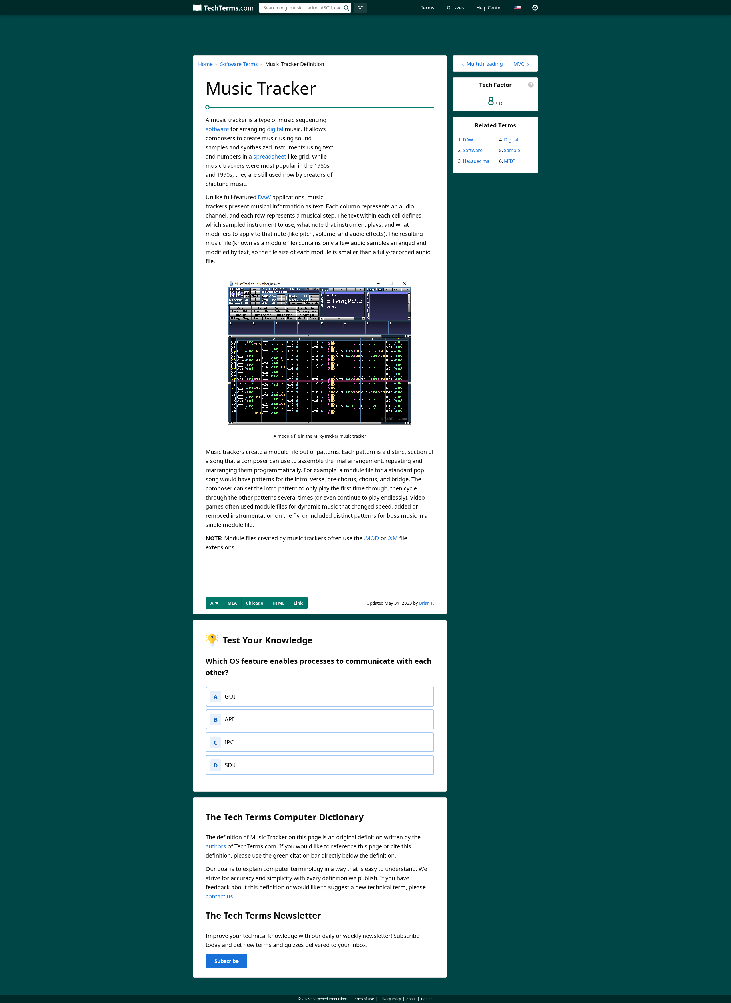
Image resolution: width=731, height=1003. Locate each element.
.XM (393, 538)
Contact (427, 998)
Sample (512, 150)
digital (275, 129)
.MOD (371, 538)
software (217, 129)
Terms (427, 8)
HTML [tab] (278, 603)
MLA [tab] (232, 603)
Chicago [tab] (254, 603)
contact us (219, 896)
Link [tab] (298, 603)
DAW (264, 197)
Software (473, 150)
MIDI (509, 161)
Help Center (489, 8)
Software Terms (239, 64)
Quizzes (455, 8)
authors (216, 846)
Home (205, 64)
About (411, 998)
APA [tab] (214, 603)
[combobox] (305, 8)
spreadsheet (269, 156)
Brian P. (426, 603)
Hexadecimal (477, 161)
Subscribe (226, 961)
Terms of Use (363, 998)
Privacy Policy (390, 998)
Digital (511, 140)
